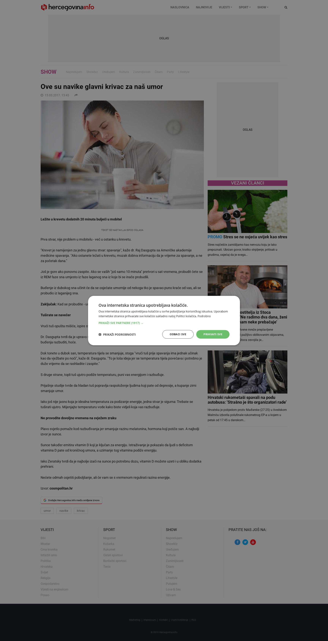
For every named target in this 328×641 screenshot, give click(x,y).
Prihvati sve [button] (212, 334)
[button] (164, 323)
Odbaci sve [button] (178, 334)
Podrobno (204, 316)
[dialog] (164, 320)
